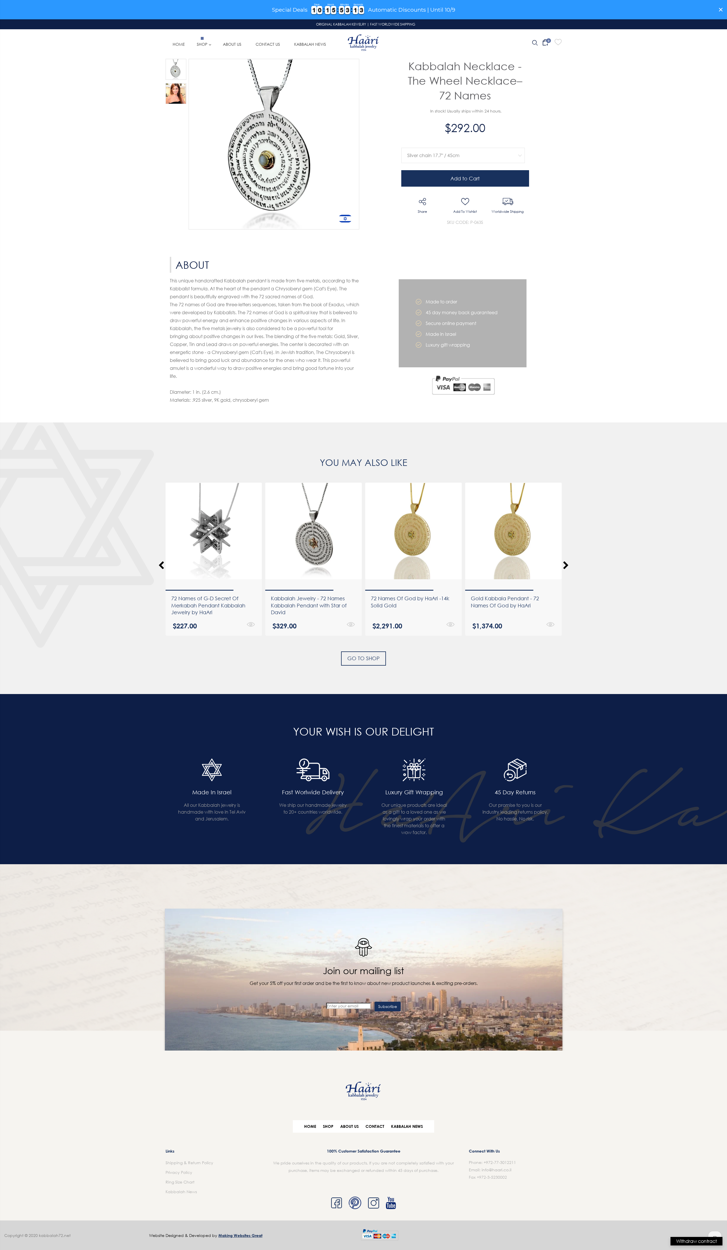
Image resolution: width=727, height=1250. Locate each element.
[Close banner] (720, 9)
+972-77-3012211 (500, 1162)
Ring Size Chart (180, 1182)
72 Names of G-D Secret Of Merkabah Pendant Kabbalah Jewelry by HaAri (208, 605)
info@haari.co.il (496, 1169)
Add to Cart (465, 178)
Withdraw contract (696, 1241)
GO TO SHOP (363, 658)
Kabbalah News (407, 1126)
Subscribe (387, 1006)
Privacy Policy (179, 1172)
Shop (328, 1126)
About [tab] (192, 265)
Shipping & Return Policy (189, 1162)
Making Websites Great (240, 1235)
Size (461, 143)
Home (310, 1126)
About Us (349, 1126)
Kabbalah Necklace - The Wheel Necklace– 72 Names (465, 80)
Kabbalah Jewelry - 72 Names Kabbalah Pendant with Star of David (309, 605)
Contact (374, 1126)
